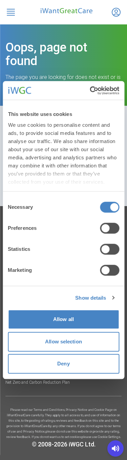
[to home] (63, 10)
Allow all (63, 319)
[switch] (109, 228)
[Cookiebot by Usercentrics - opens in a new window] (90, 90)
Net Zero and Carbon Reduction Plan (37, 382)
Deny (63, 363)
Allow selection (63, 341)
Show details (90, 298)
